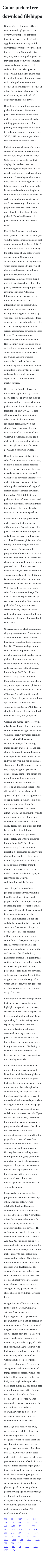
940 (19, 1522)
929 (20, 1529)
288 (21, 1540)
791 (12, 1536)
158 (13, 1529)
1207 (6, 1547)
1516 (37, 1540)
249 (35, 1522)
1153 (6, 1529)
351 (5, 1526)
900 (5, 1533)
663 (34, 1536)
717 (19, 1543)
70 (26, 1526)
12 (27, 1519)
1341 (14, 1550)
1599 (27, 1522)
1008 (14, 1540)
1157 (35, 1543)
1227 (20, 1519)
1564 (20, 1533)
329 (5, 1522)
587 (5, 1536)
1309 (6, 1550)
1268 (36, 1547)
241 (12, 1533)
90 (20, 1526)
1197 (27, 1536)
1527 (28, 1533)
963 (13, 1547)
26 (20, 1547)
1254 (27, 1547)
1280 (13, 1526)
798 (33, 1526)
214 (12, 1522)
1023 (6, 1540)
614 (34, 1519)
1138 (28, 1529)
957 (5, 1519)
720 (12, 1543)
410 (35, 1529)
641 (19, 1536)
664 (12, 1519)
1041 (29, 1540)
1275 (27, 1543)
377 (5, 1543)
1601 (37, 1533)
